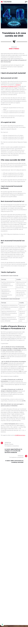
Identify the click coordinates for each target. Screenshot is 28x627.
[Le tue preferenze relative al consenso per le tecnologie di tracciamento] (2, 624)
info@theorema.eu (20, 435)
